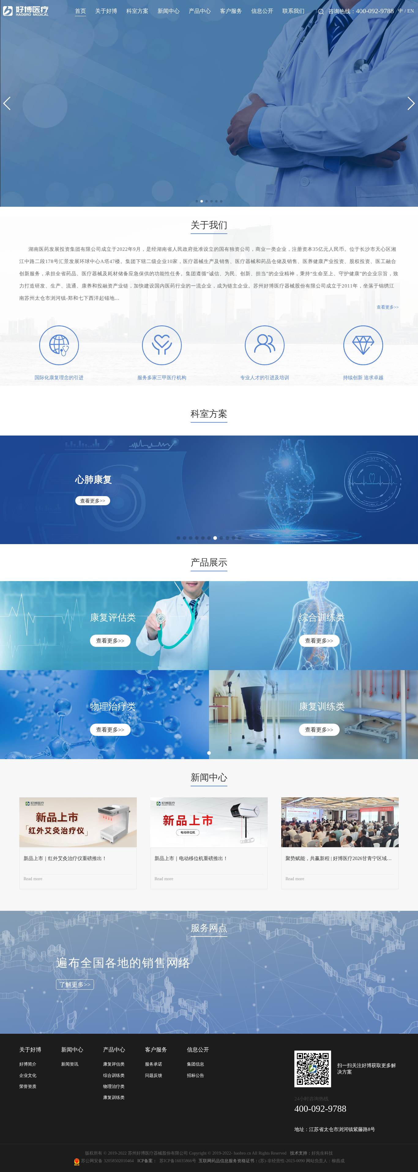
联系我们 (293, 11)
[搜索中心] (321, 11)
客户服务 (231, 11)
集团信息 (195, 1064)
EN (410, 10)
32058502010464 (120, 1160)
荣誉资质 (27, 1086)
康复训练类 (114, 1097)
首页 (80, 11)
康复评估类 (114, 1064)
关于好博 (106, 11)
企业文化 (27, 1075)
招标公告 (195, 1075)
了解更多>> (75, 984)
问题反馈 (153, 1075)
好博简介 (27, 1064)
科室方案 (137, 11)
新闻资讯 (69, 1064)
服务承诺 (153, 1064)
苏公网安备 (92, 1160)
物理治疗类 (114, 1086)
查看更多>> (388, 307)
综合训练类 (114, 1075)
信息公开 (262, 11)
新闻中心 (169, 11)
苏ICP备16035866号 (177, 1160)
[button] (197, 201)
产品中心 (200, 11)
